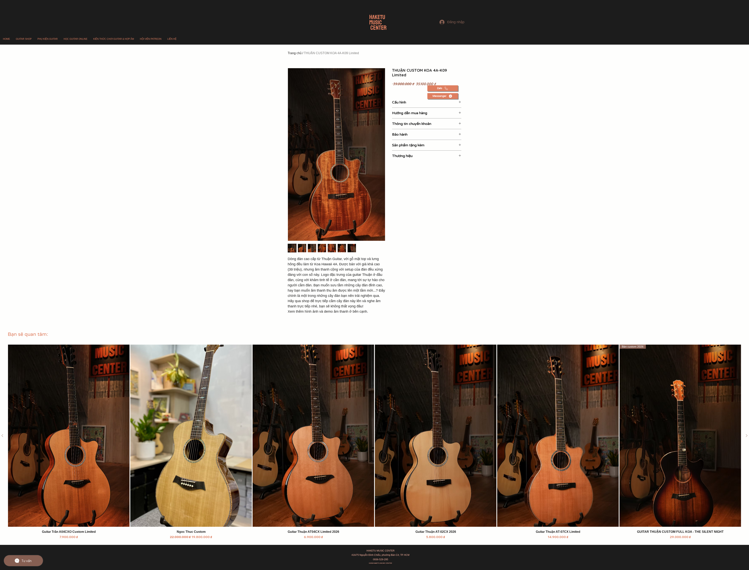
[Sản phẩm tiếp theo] (746, 435)
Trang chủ (295, 53)
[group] (374, 441)
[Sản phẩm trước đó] (2, 435)
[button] (24, 39)
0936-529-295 (380, 559)
